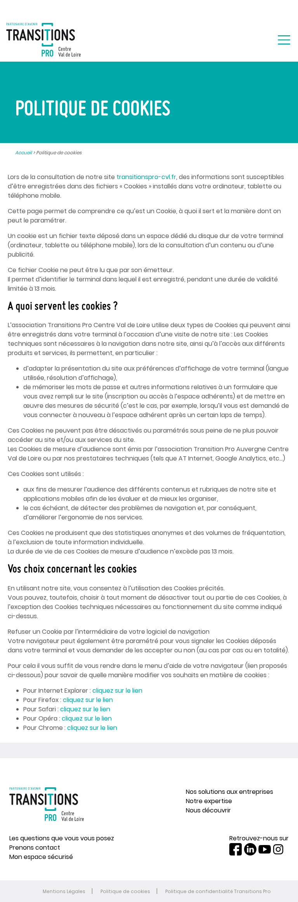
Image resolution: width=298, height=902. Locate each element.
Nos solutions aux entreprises (229, 791)
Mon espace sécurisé (41, 856)
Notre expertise (209, 801)
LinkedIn (250, 849)
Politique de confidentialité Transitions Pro (218, 891)
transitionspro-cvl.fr (146, 176)
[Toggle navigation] (284, 40)
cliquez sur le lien (117, 690)
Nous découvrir (208, 810)
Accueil (23, 152)
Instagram (278, 849)
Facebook (235, 849)
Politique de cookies (125, 891)
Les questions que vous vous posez (61, 838)
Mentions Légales (64, 891)
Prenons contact (34, 847)
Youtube (264, 849)
